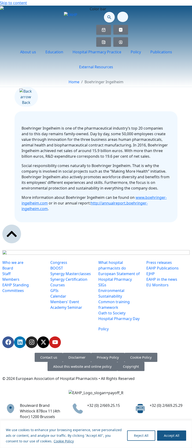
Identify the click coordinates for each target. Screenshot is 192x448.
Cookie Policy (64, 441)
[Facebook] (8, 342)
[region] (96, 434)
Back (26, 102)
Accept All (171, 435)
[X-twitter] (43, 342)
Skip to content (13, 2)
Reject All (141, 435)
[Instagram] (31, 342)
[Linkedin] (20, 342)
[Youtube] (55, 342)
